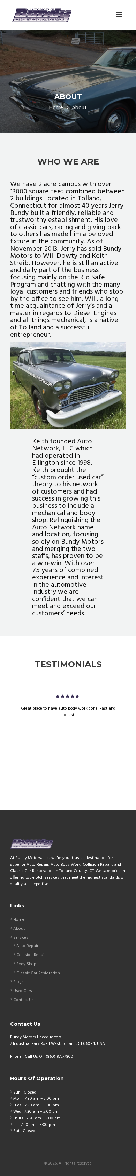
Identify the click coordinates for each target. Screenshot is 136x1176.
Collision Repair (31, 955)
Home (56, 108)
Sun (17, 1092)
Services (20, 937)
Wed (17, 1111)
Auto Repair (27, 946)
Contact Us (23, 1000)
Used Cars (22, 990)
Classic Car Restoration (38, 973)
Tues (17, 1105)
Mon (17, 1098)
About (19, 928)
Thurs (18, 1118)
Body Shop (26, 964)
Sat (16, 1131)
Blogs (18, 981)
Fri (15, 1124)
